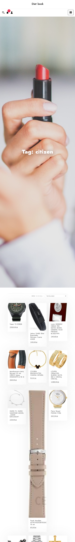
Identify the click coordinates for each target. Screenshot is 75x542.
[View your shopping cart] (7, 13)
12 (36, 296)
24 (38, 296)
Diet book (37, 4)
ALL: (41, 296)
